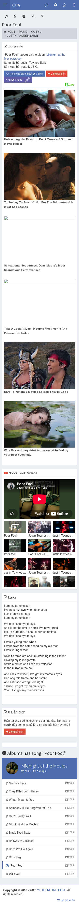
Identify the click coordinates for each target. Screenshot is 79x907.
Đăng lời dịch (57, 73)
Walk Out (41, 874)
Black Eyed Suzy (41, 832)
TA (18, 5)
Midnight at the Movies (41, 824)
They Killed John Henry (41, 791)
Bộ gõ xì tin (67, 900)
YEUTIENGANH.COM (51, 890)
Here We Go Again (41, 849)
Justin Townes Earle (22, 35)
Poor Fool (11, 25)
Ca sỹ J (36, 31)
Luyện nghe (19, 80)
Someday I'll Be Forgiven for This (41, 808)
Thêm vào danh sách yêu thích (26, 73)
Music (23, 31)
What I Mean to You (41, 799)
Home (11, 31)
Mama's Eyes (41, 783)
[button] (5, 5)
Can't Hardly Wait (41, 816)
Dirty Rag (41, 857)
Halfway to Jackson (41, 841)
